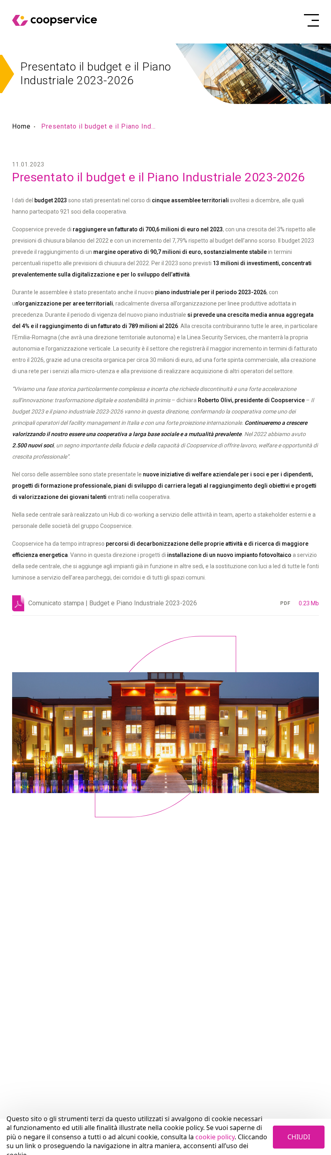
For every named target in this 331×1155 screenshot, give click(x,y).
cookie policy (215, 1136)
